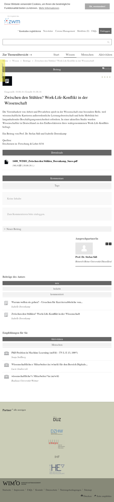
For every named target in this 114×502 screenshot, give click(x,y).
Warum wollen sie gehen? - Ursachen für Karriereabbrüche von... (47, 302)
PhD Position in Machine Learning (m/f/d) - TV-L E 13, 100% (44, 352)
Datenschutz (51, 489)
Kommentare (57, 178)
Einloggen (105, 30)
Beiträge (27, 60)
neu (57, 283)
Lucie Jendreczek (19, 368)
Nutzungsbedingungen (70, 489)
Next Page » (110, 244)
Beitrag (57, 69)
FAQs (94, 30)
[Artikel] (7, 162)
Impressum (19, 489)
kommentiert (57, 294)
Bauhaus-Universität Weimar (24, 380)
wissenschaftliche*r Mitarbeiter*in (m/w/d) (35, 376)
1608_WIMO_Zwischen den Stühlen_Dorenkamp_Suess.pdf (44, 161)
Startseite (7, 489)
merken (107, 68)
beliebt (57, 288)
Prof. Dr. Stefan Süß (86, 257)
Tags (57, 185)
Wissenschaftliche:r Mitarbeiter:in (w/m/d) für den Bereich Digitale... (49, 364)
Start (56, 54)
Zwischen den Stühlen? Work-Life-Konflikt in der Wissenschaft (45, 314)
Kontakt (39, 489)
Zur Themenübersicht (15, 54)
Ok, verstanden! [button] (97, 6)
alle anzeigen (20, 409)
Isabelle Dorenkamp (20, 306)
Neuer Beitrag (14, 229)
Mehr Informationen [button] (49, 8)
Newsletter (48, 30)
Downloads (57, 152)
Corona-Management (65, 30)
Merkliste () (83, 30)
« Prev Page (107, 244)
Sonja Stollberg (18, 357)
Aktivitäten (105, 54)
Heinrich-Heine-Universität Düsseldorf (93, 261)
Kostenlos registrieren (30, 31)
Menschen (87, 54)
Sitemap (88, 489)
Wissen (70, 54)
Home (5, 60)
